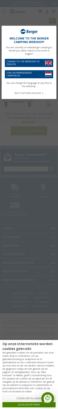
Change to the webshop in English (22, 63)
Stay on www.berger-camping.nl (19, 74)
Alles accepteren (29, 404)
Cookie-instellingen (29, 398)
